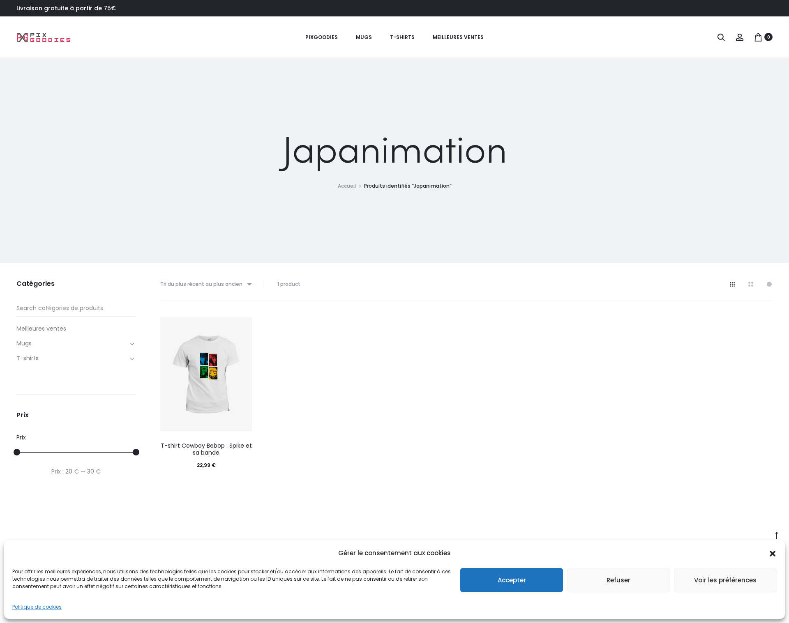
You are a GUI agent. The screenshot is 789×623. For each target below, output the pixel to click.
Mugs (364, 37)
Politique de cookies (37, 606)
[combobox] (205, 284)
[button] (772, 553)
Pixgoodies (321, 37)
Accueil (347, 185)
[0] (758, 37)
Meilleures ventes (458, 37)
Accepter (512, 580)
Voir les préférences (725, 580)
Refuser (618, 580)
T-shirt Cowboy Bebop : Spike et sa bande (206, 449)
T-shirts (402, 37)
